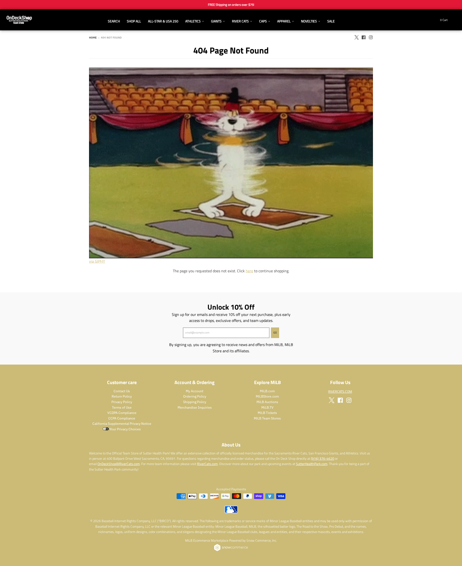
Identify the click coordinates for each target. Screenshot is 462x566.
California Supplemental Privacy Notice (121, 423)
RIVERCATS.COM (340, 391)
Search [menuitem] (114, 21)
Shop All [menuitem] (134, 21)
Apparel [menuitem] (284, 21)
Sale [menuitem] (331, 21)
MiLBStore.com (267, 396)
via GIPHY (97, 261)
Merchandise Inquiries (195, 407)
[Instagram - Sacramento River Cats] (371, 37)
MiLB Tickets (267, 413)
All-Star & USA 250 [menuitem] (163, 21)
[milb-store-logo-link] (231, 512)
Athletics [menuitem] (193, 21)
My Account (194, 391)
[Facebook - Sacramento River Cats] (363, 37)
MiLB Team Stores (267, 418)
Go (275, 332)
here (249, 271)
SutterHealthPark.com (311, 463)
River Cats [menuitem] (240, 21)
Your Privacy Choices (125, 429)
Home (93, 37)
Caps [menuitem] (263, 21)
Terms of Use (122, 407)
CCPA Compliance (121, 418)
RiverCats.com (207, 463)
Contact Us (122, 391)
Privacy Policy (121, 402)
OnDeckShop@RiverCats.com (118, 463)
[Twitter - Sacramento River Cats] (356, 37)
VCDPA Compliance (121, 413)
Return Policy (122, 396)
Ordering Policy (194, 396)
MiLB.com (267, 391)
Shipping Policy (194, 402)
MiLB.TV (267, 407)
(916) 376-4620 (322, 458)
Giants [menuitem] (216, 21)
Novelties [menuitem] (309, 21)
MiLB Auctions (267, 402)
